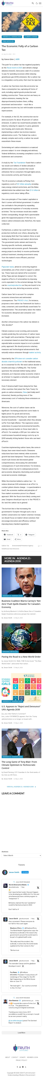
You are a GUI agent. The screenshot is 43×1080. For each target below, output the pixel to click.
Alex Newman (13, 1000)
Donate (23, 1057)
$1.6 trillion (34, 190)
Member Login (32, 1057)
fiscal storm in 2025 (14, 68)
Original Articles (10, 651)
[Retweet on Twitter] (14, 882)
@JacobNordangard (16, 1021)
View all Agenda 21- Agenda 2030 (20, 787)
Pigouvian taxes (8, 267)
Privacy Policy (21, 1060)
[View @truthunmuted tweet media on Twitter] (23, 966)
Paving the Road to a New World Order (21, 656)
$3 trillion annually (24, 184)
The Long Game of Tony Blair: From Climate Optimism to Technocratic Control (19, 765)
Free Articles (8, 41)
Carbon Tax (5, 545)
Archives (5, 852)
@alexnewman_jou (27, 1000)
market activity (35, 352)
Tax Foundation (19, 163)
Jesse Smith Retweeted (23, 882)
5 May (37, 1000)
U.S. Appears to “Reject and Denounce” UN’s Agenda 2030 (21, 708)
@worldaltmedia (14, 887)
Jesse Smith (8, 618)
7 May (22, 887)
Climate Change (31, 37)
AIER (17, 59)
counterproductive (14, 285)
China (25, 392)
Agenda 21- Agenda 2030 (12, 37)
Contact (14, 1057)
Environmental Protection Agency (22, 545)
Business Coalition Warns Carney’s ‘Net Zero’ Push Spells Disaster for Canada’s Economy (21, 604)
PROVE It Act (22, 300)
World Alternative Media (18, 885)
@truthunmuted (24, 918)
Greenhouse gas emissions (10, 549)
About (7, 1057)
